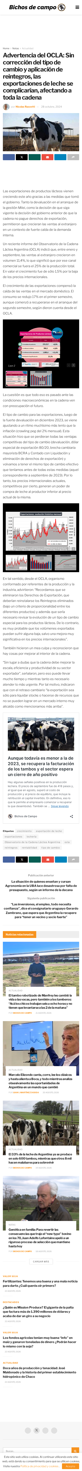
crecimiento (24, 831)
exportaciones (13, 836)
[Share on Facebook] (9, 157)
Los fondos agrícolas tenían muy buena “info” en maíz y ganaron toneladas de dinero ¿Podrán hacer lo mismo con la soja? (39, 1342)
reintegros (11, 847)
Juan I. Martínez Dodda (26, 1092)
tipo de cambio (50, 847)
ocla (67, 842)
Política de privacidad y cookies (39, 1466)
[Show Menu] (77, 7)
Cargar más (41, 1261)
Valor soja (10, 1276)
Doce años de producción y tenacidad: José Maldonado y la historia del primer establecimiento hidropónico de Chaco (39, 1372)
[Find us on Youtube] (45, 1431)
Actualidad (27, 48)
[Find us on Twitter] (37, 1431)
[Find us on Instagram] (54, 1431)
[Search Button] (75, 1451)
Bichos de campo (22, 1013)
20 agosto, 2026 (50, 1092)
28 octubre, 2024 (51, 106)
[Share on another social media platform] (73, 157)
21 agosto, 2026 (43, 1013)
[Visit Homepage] (37, 7)
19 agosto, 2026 (43, 1168)
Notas (15, 48)
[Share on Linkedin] (60, 157)
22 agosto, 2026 (12, 1291)
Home (6, 48)
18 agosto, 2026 (43, 1251)
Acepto (70, 1466)
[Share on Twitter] (22, 157)
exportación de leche (49, 831)
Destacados (11, 1302)
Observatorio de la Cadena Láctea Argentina (32, 842)
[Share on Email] (48, 157)
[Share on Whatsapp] (35, 157)
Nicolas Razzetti (25, 106)
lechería (32, 836)
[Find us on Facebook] (28, 1431)
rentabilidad (29, 847)
